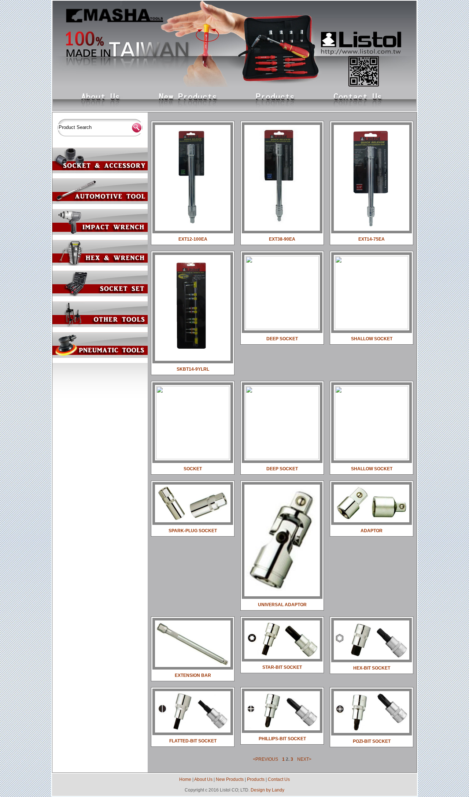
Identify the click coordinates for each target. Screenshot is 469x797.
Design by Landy (267, 790)
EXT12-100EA (192, 239)
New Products (230, 779)
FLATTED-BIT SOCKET (193, 741)
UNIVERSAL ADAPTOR (282, 604)
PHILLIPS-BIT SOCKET (282, 738)
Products (256, 779)
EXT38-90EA (282, 239)
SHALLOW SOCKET (371, 338)
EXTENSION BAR (193, 675)
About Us (203, 779)
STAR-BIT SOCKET (282, 667)
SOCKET (193, 468)
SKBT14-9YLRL (193, 369)
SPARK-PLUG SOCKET (193, 530)
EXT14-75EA (371, 239)
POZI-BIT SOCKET (372, 741)
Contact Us (279, 779)
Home (185, 779)
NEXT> (304, 759)
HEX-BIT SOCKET (371, 668)
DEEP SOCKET (282, 338)
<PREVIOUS (265, 759)
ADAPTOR (372, 530)
